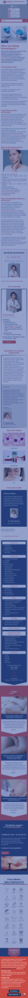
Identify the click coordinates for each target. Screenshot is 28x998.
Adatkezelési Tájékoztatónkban (8, 968)
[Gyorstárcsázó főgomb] (25, 994)
